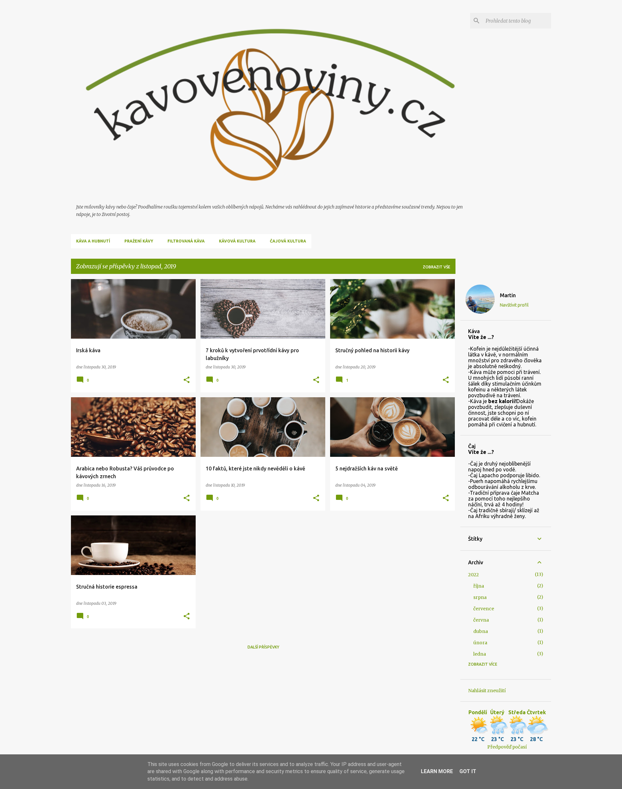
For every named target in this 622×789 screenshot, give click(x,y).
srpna (480, 597)
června (481, 620)
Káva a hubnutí (93, 241)
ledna (479, 654)
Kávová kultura (237, 241)
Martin (508, 295)
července (483, 609)
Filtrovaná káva (186, 241)
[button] (186, 380)
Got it (467, 771)
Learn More (437, 771)
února (480, 643)
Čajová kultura (288, 241)
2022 (473, 575)
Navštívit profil (514, 305)
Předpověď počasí (507, 747)
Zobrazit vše (436, 267)
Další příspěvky (263, 647)
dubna (480, 631)
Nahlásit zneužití (487, 690)
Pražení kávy (138, 241)
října (478, 586)
